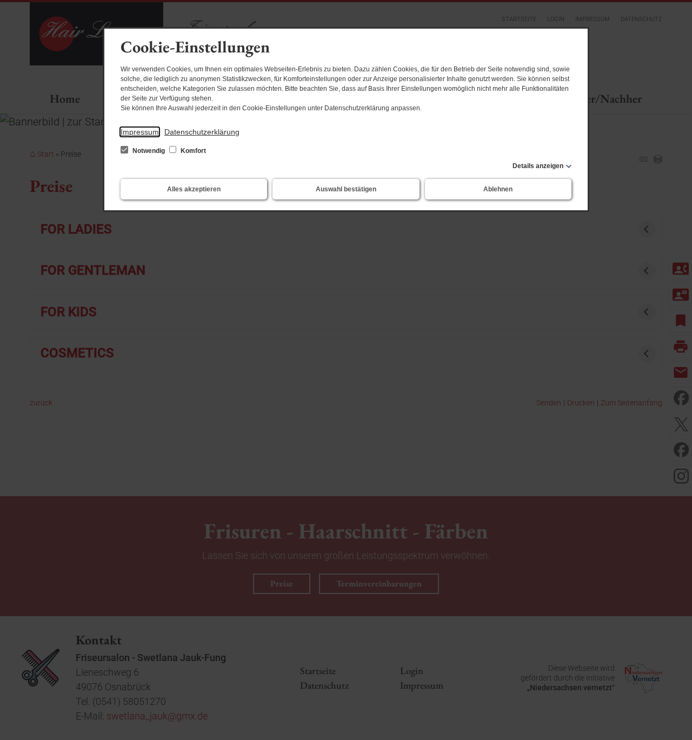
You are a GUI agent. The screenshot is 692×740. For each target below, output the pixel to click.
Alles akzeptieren (194, 189)
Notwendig (149, 151)
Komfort (192, 151)
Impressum (140, 132)
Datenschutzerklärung (201, 132)
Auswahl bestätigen (346, 189)
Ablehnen (498, 189)
